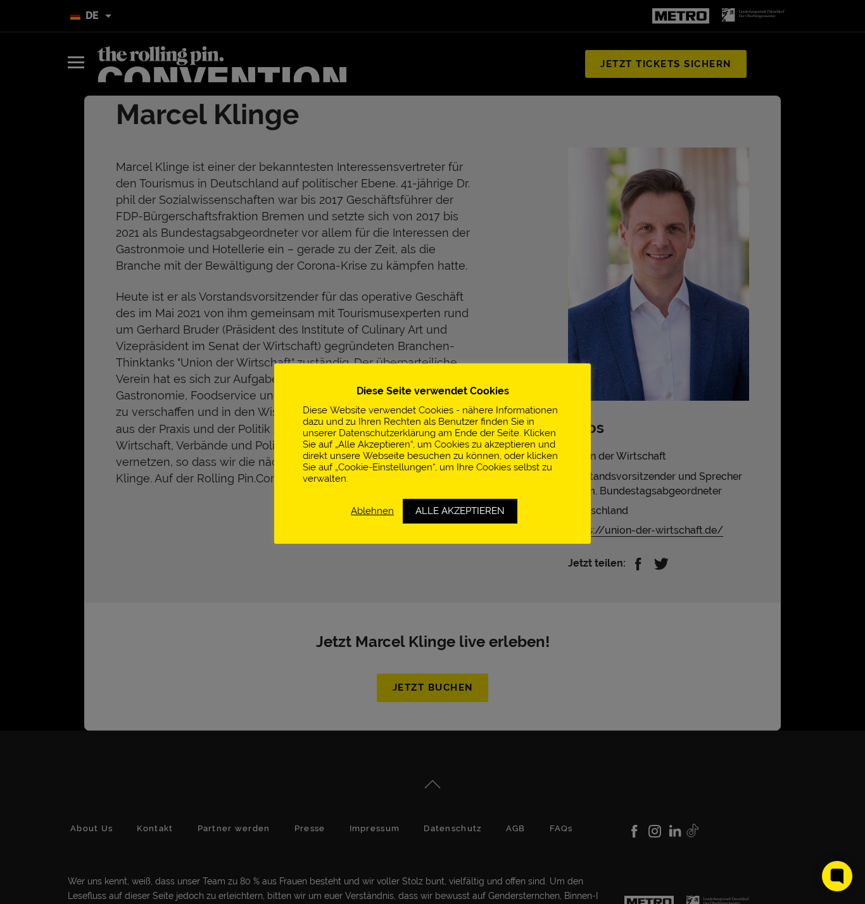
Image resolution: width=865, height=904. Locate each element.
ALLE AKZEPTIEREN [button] (460, 511)
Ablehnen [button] (372, 510)
